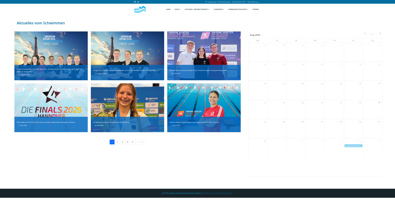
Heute (372, 34)
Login (230, 193)
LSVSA (177, 9)
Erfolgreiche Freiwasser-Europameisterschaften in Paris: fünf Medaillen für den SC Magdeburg (124, 70)
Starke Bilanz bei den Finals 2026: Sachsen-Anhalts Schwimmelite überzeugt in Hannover (45, 122)
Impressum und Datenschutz (216, 193)
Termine (255, 9)
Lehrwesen (218, 9)
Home (168, 9)
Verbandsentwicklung (237, 9)
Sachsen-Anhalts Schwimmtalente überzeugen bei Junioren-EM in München (194, 122)
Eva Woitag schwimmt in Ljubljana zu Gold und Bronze (111, 122)
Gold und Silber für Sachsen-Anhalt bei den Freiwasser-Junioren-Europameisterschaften (198, 70)
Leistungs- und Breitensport (196, 9)
